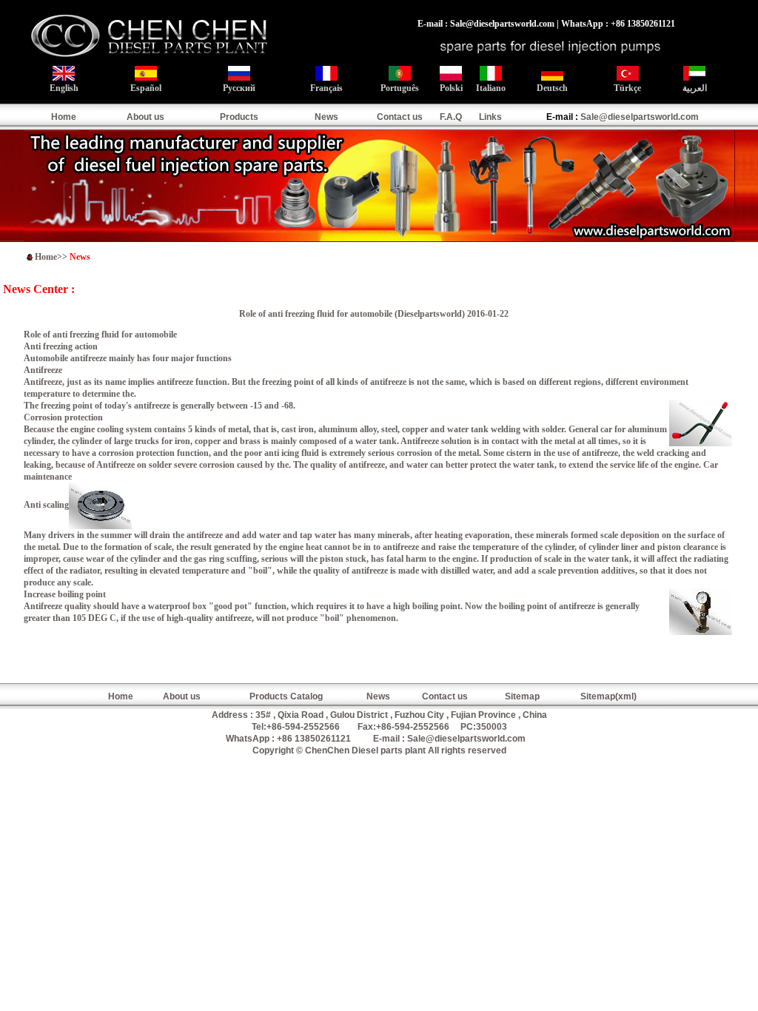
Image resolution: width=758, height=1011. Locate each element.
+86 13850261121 (314, 738)
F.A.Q (451, 117)
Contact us (400, 117)
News (326, 117)
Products (239, 117)
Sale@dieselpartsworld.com (639, 117)
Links (490, 117)
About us (145, 117)
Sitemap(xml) (608, 696)
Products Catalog (286, 696)
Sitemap (522, 696)
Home (63, 117)
